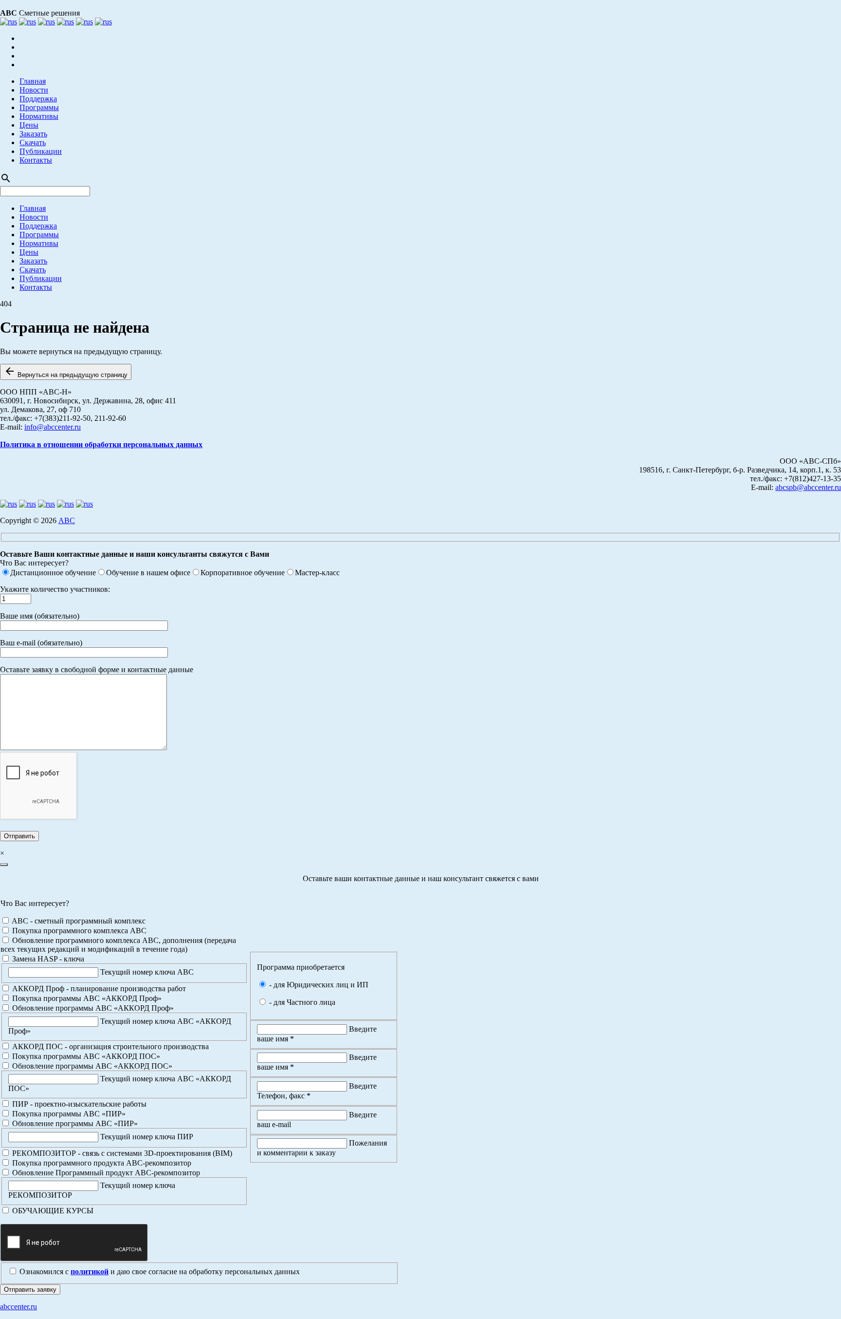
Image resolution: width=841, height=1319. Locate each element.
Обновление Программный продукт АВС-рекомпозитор (105, 1172)
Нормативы (38, 116)
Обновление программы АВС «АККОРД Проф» (92, 1008)
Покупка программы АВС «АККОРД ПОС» (85, 1056)
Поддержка (38, 98)
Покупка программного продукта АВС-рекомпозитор (100, 1163)
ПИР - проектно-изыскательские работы (78, 1104)
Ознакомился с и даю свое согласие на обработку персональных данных (159, 1271)
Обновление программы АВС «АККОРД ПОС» (91, 1066)
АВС (66, 520)
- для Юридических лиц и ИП (317, 984)
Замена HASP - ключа (47, 959)
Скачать (32, 142)
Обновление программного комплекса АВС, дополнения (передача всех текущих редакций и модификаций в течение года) (118, 944)
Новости (33, 90)
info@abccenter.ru (52, 427)
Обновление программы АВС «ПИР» (74, 1123)
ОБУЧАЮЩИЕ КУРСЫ (51, 1210)
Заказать (33, 134)
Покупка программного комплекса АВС (78, 930)
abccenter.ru (18, 1306)
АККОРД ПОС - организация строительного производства (109, 1046)
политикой (90, 1271)
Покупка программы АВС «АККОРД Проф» (86, 998)
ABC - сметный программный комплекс (78, 921)
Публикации (40, 151)
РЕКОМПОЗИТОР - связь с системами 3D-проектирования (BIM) (121, 1153)
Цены (28, 125)
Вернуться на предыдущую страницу (66, 371)
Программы (39, 107)
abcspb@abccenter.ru (808, 487)
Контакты (35, 160)
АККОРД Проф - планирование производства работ (98, 988)
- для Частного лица (301, 1002)
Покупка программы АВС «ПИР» (68, 1114)
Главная (32, 81)
